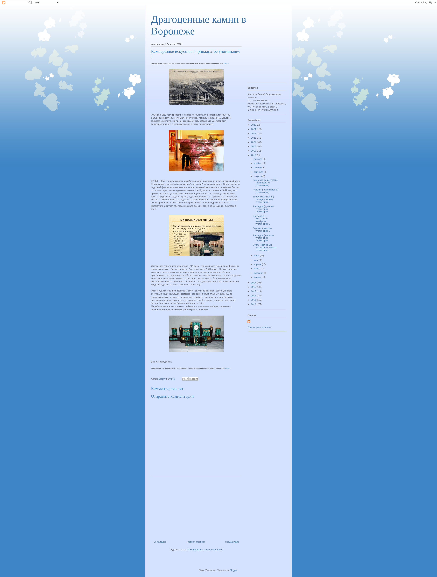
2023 (254, 133)
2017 (254, 282)
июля (257, 255)
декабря (258, 159)
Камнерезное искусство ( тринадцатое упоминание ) (265, 183)
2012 (254, 304)
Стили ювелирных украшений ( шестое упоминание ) (264, 247)
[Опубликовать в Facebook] (193, 379)
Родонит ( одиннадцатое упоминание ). (265, 191)
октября (258, 167)
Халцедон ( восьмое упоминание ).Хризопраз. (263, 238)
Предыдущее (232, 541)
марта (257, 268)
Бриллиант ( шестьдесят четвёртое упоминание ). (261, 220)
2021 (254, 142)
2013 (254, 300)
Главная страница (196, 541)
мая (256, 260)
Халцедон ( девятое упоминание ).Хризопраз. (263, 209)
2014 (254, 295)
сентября (259, 172)
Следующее (160, 541)
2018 (254, 155)
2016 (254, 287)
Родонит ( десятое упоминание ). (262, 229)
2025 (254, 125)
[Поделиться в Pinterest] (196, 379)
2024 (254, 129)
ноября (258, 163)
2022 (254, 138)
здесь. (226, 63)
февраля (259, 273)
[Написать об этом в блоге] (187, 379)
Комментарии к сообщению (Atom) (205, 549)
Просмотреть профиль (259, 327)
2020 (254, 146)
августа (258, 176)
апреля (258, 264)
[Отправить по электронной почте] (183, 379)
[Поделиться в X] (190, 379)
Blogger (233, 570)
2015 (254, 291)
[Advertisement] (196, 507)
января (258, 277)
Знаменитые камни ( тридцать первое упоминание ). (263, 199)
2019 (254, 150)
